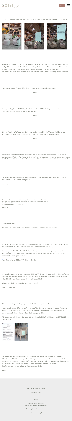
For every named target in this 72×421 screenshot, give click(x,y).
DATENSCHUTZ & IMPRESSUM (36, 403)
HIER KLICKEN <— (8, 287)
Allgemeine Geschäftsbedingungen (36, 405)
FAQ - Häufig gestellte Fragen (36, 388)
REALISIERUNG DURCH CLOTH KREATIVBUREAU (36, 409)
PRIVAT (36, 396)
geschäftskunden (36, 392)
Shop (62, 5)
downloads (36, 385)
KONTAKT (36, 399)
